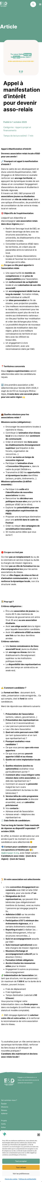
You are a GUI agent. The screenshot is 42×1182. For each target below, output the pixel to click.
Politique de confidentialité (27, 1179)
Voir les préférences (21, 1174)
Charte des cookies (11, 1179)
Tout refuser (21, 1167)
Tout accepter (21, 1161)
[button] (39, 1135)
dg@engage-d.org (10, 853)
